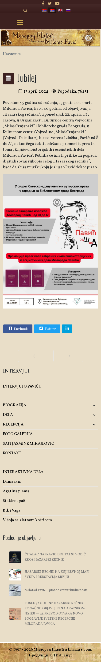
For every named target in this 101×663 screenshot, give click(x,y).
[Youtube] (57, 4)
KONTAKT (12, 453)
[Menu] (20, 23)
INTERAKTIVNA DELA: (23, 472)
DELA (8, 415)
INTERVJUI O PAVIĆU (22, 386)
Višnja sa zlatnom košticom (27, 520)
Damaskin (12, 481)
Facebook (20, 329)
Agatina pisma (16, 491)
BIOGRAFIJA (14, 405)
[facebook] (43, 4)
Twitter (50, 329)
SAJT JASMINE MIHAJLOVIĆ (28, 443)
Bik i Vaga (11, 510)
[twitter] (50, 4)
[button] (82, 405)
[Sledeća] (68, 356)
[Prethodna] (35, 356)
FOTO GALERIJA (18, 434)
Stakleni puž (14, 501)
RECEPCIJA (13, 424)
